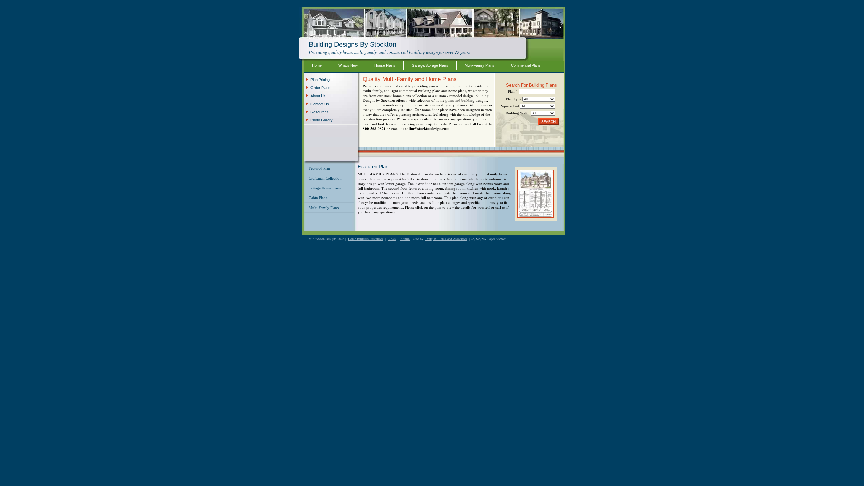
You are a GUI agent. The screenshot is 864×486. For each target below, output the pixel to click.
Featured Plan (319, 168)
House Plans (384, 65)
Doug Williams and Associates (446, 238)
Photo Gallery (321, 120)
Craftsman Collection (325, 178)
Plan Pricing (320, 80)
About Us (318, 96)
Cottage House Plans (325, 188)
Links (392, 238)
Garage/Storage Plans (430, 65)
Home (317, 65)
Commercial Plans (526, 65)
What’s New (348, 65)
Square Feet (510, 106)
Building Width (518, 113)
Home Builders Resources (365, 238)
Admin (405, 238)
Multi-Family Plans (479, 65)
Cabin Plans (318, 198)
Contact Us (319, 104)
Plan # (513, 91)
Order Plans (320, 88)
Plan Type (514, 99)
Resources (319, 112)
